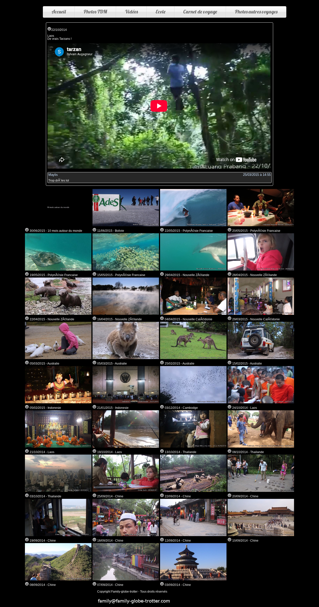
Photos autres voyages (256, 11)
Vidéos (131, 11)
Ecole (160, 11)
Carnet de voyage (200, 11)
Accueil (59, 11)
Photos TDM (95, 11)
